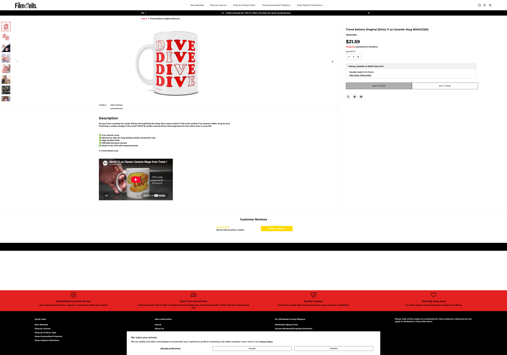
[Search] (479, 5)
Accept (252, 348)
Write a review (277, 228)
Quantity (351, 51)
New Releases (197, 5)
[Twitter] (354, 96)
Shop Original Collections (309, 5)
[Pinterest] (361, 96)
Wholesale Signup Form (286, 324)
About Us (159, 328)
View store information (360, 75)
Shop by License (218, 5)
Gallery (102, 105)
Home (144, 18)
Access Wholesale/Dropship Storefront (293, 328)
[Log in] (484, 5)
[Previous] (18, 61)
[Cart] (490, 5)
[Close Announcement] (369, 13)
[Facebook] (348, 96)
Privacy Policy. (266, 341)
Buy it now (445, 86)
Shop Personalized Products (276, 5)
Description (116, 105)
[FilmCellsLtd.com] (26, 5)
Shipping (350, 47)
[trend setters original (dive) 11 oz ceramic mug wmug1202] (175, 61)
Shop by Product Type (244, 5)
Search (158, 324)
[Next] (332, 61)
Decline (334, 348)
